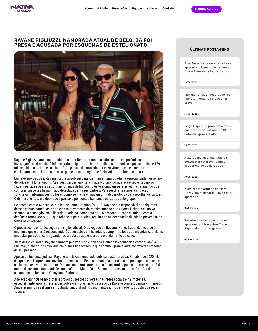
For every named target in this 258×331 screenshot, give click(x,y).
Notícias (152, 8)
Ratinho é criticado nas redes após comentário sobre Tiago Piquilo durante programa (206, 224)
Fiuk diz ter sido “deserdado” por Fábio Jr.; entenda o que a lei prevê (208, 98)
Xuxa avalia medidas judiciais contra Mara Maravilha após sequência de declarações (206, 161)
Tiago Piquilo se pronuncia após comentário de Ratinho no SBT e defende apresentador (208, 130)
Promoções (120, 8)
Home (89, 8)
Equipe (137, 8)
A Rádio (102, 8)
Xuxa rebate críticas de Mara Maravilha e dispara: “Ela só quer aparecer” (208, 193)
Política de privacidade (129, 323)
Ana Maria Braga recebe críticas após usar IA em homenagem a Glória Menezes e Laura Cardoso (208, 67)
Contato (168, 8)
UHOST (247, 323)
